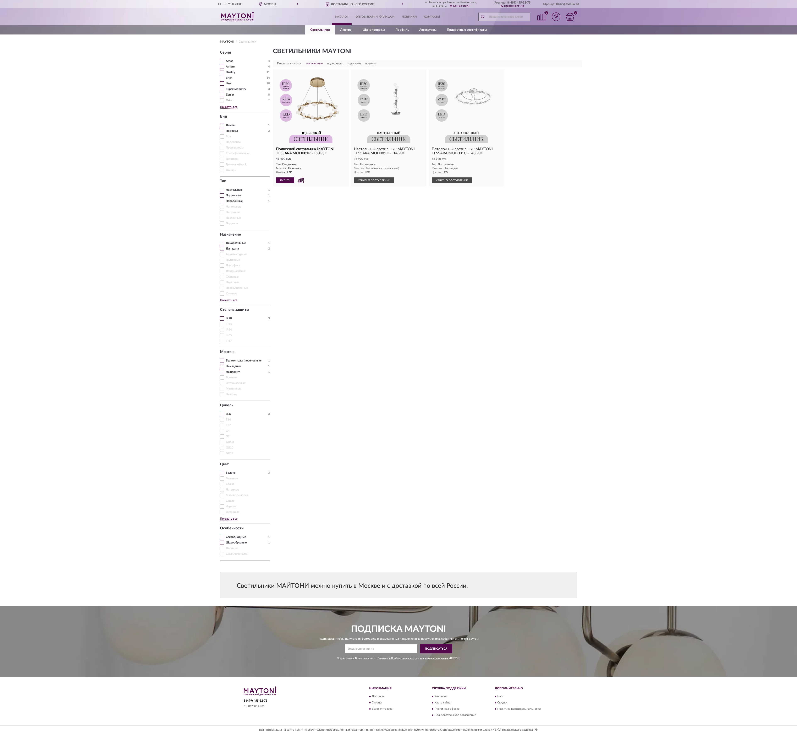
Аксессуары (427, 29)
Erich (229, 77)
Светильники (320, 29)
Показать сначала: (289, 63)
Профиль (402, 29)
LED (228, 414)
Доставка (378, 696)
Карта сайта (442, 702)
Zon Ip (230, 94)
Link (228, 83)
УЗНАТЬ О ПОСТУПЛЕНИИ (374, 180)
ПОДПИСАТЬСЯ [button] (436, 648)
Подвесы (232, 130)
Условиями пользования (434, 658)
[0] (570, 16)
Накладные (233, 366)
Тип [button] (223, 181)
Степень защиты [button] (234, 310)
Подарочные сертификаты (467, 29)
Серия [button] (225, 52)
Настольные (234, 189)
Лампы (230, 125)
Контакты (432, 16)
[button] (512, 5)
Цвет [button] (224, 464)
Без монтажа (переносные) (244, 360)
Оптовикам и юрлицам (375, 16)
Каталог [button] (341, 16)
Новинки (409, 16)
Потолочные (234, 201)
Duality (230, 72)
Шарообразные (236, 542)
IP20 (229, 318)
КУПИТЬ (285, 180)
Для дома (232, 248)
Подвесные (233, 195)
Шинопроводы (374, 29)
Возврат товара (382, 709)
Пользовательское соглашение (455, 715)
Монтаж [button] (227, 352)
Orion (229, 100)
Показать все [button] (228, 107)
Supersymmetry (236, 89)
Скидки (502, 702)
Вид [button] (223, 116)
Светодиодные (236, 537)
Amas (229, 61)
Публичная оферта (447, 709)
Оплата (377, 702)
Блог (500, 696)
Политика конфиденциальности (519, 709)
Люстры (346, 29)
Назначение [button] (230, 234)
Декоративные (236, 243)
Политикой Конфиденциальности (397, 658)
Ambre (230, 66)
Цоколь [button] (226, 405)
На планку (233, 371)
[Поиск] (482, 17)
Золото (231, 472)
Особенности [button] (232, 528)
